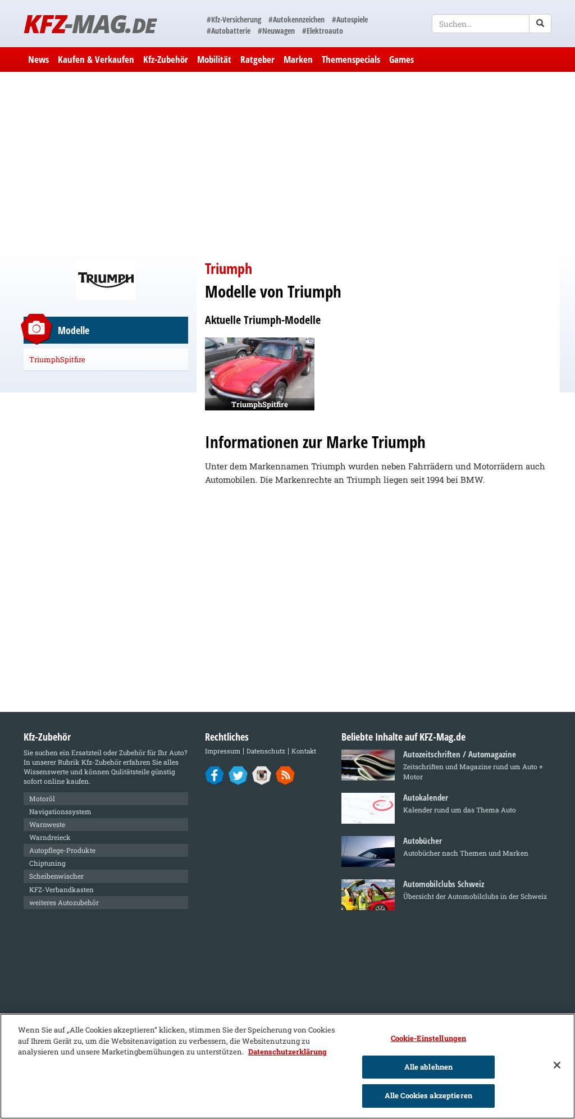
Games (401, 59)
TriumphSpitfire (57, 359)
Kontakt (303, 751)
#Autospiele (350, 19)
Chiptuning (47, 862)
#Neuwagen (276, 30)
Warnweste (47, 824)
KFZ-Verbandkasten (61, 889)
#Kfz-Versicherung (234, 19)
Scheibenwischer (56, 875)
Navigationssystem (60, 811)
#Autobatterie (228, 30)
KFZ (90, 23)
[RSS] (285, 775)
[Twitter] (238, 775)
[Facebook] (215, 775)
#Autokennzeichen (296, 19)
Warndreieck (50, 837)
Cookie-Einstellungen (429, 1038)
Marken (298, 59)
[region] (287, 1066)
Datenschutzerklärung (287, 1052)
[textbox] (491, 23)
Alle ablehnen (428, 1067)
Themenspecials (351, 59)
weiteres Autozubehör (64, 902)
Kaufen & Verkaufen (96, 59)
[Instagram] (262, 775)
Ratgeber (257, 59)
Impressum (222, 751)
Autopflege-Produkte (62, 850)
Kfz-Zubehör (165, 59)
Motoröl (42, 798)
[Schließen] (557, 1065)
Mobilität (214, 59)
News (38, 59)
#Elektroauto (322, 30)
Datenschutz (266, 751)
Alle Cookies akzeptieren (428, 1095)
